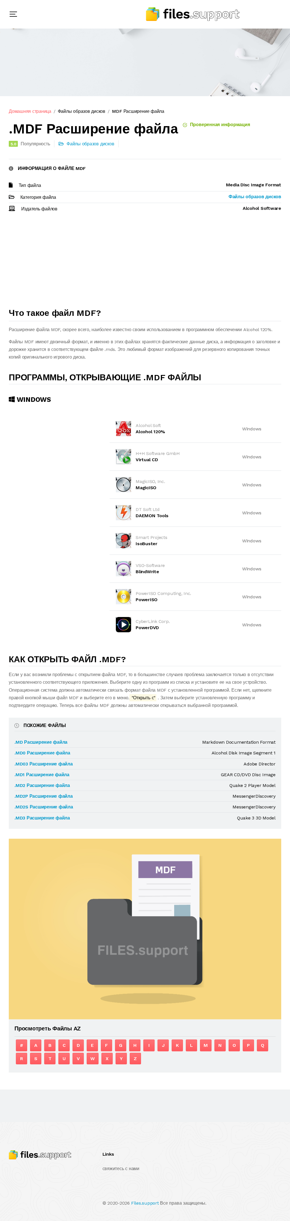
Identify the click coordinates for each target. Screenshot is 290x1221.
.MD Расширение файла (40, 742)
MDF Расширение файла (138, 111)
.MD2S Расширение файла (43, 807)
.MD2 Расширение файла (42, 785)
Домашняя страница (30, 111)
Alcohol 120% (150, 431)
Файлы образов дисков (81, 111)
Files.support (145, 1203)
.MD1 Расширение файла (41, 774)
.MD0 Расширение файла (42, 753)
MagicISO (146, 487)
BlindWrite (147, 571)
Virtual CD (147, 459)
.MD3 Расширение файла (42, 818)
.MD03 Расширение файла (43, 764)
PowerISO (146, 599)
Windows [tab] (33, 400)
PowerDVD (147, 627)
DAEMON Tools (152, 515)
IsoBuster (146, 543)
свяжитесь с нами (121, 1168)
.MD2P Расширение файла (43, 796)
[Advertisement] (145, 262)
